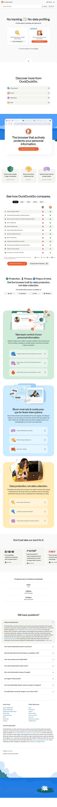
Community (31, 709)
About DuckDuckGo (8, 708)
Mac (28, 741)
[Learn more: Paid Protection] (50, 245)
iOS (36, 741)
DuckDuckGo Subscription (9, 711)
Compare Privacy (7, 715)
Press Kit (30, 717)
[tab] (15, 202)
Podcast (5, 721)
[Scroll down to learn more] (28, 60)
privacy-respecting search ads (40, 740)
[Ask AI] (49, 6)
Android (42, 741)
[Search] (42, 6)
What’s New (6, 713)
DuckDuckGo (9, 751)
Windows (32, 741)
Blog (4, 717)
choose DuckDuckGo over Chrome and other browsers (28, 629)
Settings (36, 48)
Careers (30, 711)
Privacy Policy (32, 713)
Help (29, 708)
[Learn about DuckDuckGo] (7, 2)
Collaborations (32, 721)
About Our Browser (8, 709)
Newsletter (6, 719)
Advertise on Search (33, 719)
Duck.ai (23, 635)
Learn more (49, 640)
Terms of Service (32, 715)
